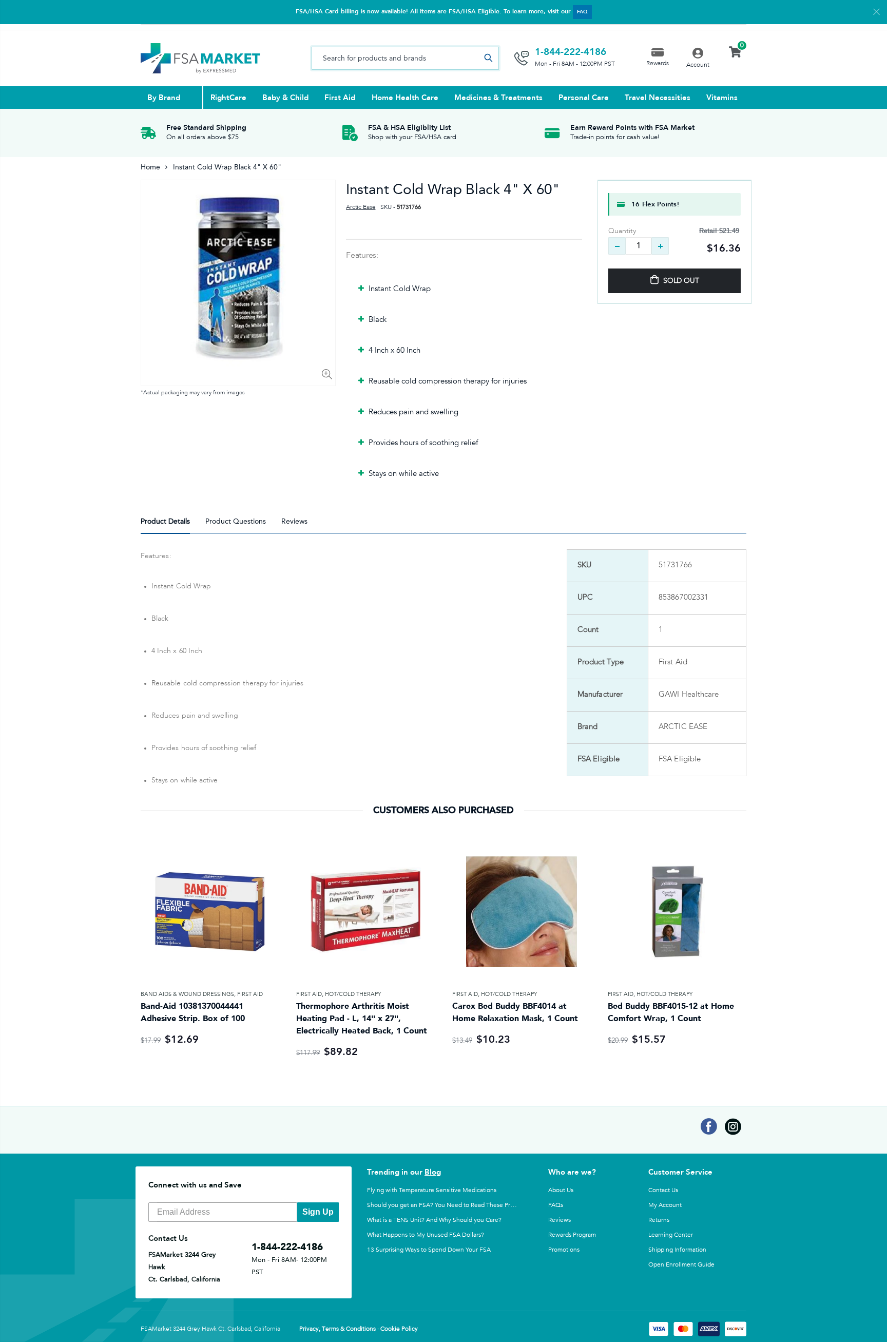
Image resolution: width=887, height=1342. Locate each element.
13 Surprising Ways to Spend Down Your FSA (429, 1249)
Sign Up (318, 1211)
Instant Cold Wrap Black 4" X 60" (453, 189)
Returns (658, 1220)
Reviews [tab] (294, 521)
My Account (665, 1205)
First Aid (250, 994)
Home (150, 167)
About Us (560, 1190)
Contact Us (663, 1190)
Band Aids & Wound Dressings (187, 994)
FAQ (582, 11)
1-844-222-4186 (570, 52)
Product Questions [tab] (235, 521)
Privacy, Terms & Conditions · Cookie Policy (358, 1329)
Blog (433, 1172)
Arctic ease (360, 207)
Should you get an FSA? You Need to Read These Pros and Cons (455, 1205)
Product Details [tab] (165, 521)
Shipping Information (677, 1249)
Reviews (559, 1220)
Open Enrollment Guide (681, 1264)
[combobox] (405, 58)
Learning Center (670, 1235)
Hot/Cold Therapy (353, 994)
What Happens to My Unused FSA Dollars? (425, 1235)
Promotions (564, 1249)
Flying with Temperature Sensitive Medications (431, 1190)
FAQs (555, 1205)
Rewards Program (572, 1235)
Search (488, 58)
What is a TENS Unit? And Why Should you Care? (434, 1220)
